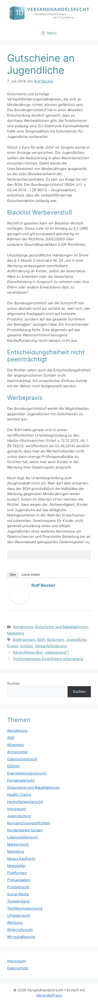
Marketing (15, 633)
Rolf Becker (43, 585)
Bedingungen (24, 639)
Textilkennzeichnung (24, 908)
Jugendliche (76, 639)
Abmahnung (23, 627)
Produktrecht (18, 887)
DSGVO (13, 766)
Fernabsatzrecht (20, 780)
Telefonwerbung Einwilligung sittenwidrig (48, 659)
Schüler (26, 646)
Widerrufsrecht (20, 929)
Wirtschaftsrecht (21, 937)
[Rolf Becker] (19, 602)
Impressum (16, 809)
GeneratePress (49, 995)
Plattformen (17, 873)
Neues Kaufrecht (21, 858)
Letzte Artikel (31, 574)
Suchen (13, 683)
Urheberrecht (18, 915)
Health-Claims (19, 794)
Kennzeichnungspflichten (28, 823)
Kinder (12, 646)
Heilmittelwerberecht (25, 801)
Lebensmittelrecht (22, 837)
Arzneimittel (17, 752)
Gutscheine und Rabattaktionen (61, 627)
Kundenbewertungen (25, 830)
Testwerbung (18, 901)
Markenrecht (18, 844)
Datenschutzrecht (22, 759)
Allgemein (15, 745)
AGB (10, 737)
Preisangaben (18, 880)
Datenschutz (17, 968)
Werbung (14, 922)
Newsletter (16, 865)
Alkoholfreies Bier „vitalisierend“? (41, 652)
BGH (41, 639)
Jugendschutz (19, 816)
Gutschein (55, 639)
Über (13, 574)
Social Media (18, 894)
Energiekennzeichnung (26, 773)
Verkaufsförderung (51, 646)
